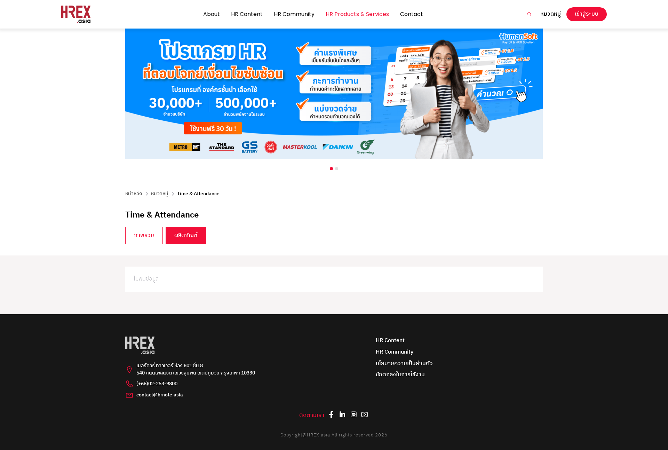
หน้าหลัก (133, 194)
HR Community (294, 14)
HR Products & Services (357, 14)
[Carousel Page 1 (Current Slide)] (331, 168)
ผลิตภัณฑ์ (185, 235)
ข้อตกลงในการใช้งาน (400, 375)
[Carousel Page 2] (336, 168)
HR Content (247, 14)
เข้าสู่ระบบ (586, 14)
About (211, 14)
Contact (411, 14)
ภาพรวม (144, 235)
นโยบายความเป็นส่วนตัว (404, 364)
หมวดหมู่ (550, 14)
